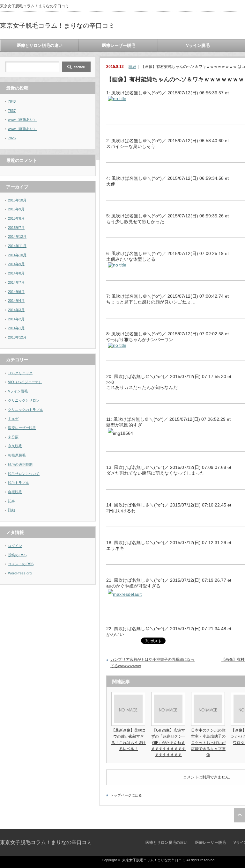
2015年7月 (16, 228)
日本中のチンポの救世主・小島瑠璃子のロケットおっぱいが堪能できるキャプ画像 (208, 742)
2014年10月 (17, 255)
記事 (11, 501)
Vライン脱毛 (198, 45)
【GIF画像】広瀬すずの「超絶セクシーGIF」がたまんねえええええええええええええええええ (168, 742)
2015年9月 (16, 209)
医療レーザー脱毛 (118, 45)
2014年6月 (16, 292)
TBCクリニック (20, 373)
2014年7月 (16, 282)
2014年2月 (16, 319)
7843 (12, 101)
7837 (12, 111)
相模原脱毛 (17, 455)
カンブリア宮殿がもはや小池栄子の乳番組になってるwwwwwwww (152, 662)
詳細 (132, 66)
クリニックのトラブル (25, 410)
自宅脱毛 (15, 492)
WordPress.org (20, 573)
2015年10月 (17, 200)
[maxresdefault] (124, 594)
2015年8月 (16, 218)
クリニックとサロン (24, 400)
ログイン (15, 546)
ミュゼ (13, 418)
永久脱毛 (15, 446)
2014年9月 (16, 264)
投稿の (17, 555)
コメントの (20, 564)
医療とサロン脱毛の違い (40, 45)
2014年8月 (16, 273)
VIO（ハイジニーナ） (25, 382)
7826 (12, 138)
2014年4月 (16, 301)
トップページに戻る (126, 795)
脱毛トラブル (18, 483)
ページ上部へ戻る (239, 815)
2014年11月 (17, 246)
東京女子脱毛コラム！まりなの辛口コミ (57, 25)
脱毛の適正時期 (20, 464)
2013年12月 (17, 337)
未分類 (13, 437)
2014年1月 (16, 328)
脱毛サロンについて (24, 474)
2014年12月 (17, 236)
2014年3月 (16, 310)
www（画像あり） (22, 119)
